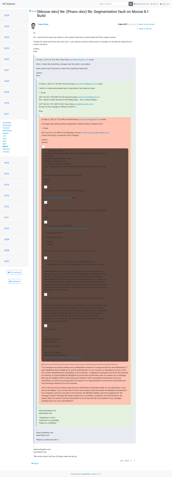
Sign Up (165, 4)
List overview (15, 272)
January (6, 152)
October (6, 128)
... (35, 56)
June (5, 138)
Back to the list (145, 29)
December (7, 122)
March (5, 146)
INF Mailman (8, 4)
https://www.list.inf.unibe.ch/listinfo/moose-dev (63, 358)
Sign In (155, 4)
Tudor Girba (43, 24)
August (5, 133)
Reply (35, 463)
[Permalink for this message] (134, 460)
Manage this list (142, 4)
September (7, 130)
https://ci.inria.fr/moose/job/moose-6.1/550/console (67, 228)
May (4, 141)
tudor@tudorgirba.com (79, 60)
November (7, 125)
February (6, 149)
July (4, 136)
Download (15, 281)
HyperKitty (85, 474)
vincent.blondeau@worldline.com (95, 133)
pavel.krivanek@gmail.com (86, 84)
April (4, 144)
